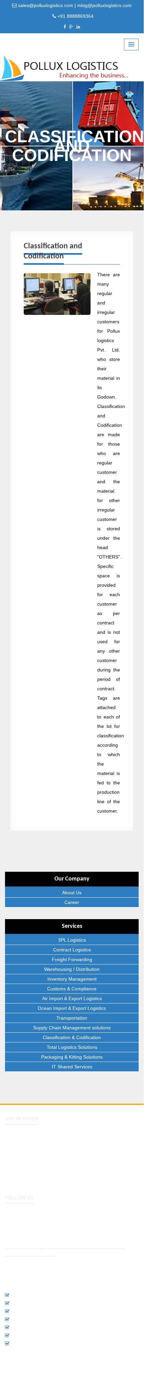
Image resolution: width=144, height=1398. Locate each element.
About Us (72, 892)
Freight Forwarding (72, 959)
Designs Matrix (122, 1382)
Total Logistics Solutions (72, 1047)
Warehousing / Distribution (72, 969)
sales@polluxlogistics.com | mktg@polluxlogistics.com (74, 5)
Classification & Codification (72, 1037)
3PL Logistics (72, 940)
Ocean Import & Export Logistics (72, 1008)
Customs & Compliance (72, 988)
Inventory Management (72, 979)
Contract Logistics (72, 949)
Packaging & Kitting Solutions (72, 1057)
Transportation (71, 1018)
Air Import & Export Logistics (72, 998)
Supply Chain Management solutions (72, 1027)
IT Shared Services (72, 1066)
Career (71, 902)
